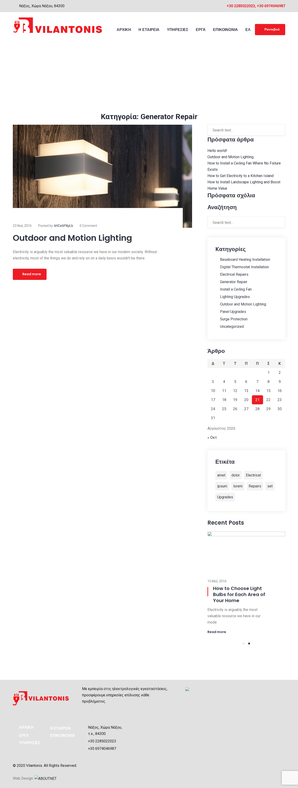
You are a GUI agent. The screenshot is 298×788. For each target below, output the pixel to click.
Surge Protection (233, 319)
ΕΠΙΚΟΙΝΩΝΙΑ (62, 735)
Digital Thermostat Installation (244, 267)
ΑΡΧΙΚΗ (26, 727)
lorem (238, 486)
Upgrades (225, 497)
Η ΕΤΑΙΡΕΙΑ (60, 728)
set (270, 486)
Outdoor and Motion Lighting (72, 238)
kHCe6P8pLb (63, 226)
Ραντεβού (272, 29)
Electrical (253, 475)
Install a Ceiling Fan (236, 289)
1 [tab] (243, 643)
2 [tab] (249, 643)
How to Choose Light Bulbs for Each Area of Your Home (239, 594)
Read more (31, 274)
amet (221, 475)
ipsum (222, 486)
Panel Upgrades (233, 311)
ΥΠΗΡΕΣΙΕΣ (30, 742)
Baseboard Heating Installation (245, 259)
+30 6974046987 (102, 748)
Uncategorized (232, 326)
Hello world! (217, 150)
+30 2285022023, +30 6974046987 (256, 6)
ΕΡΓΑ (24, 735)
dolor (235, 475)
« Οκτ (212, 437)
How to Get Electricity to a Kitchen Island (240, 176)
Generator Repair (233, 282)
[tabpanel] (246, 583)
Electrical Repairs (234, 274)
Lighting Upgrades (235, 297)
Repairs (255, 486)
